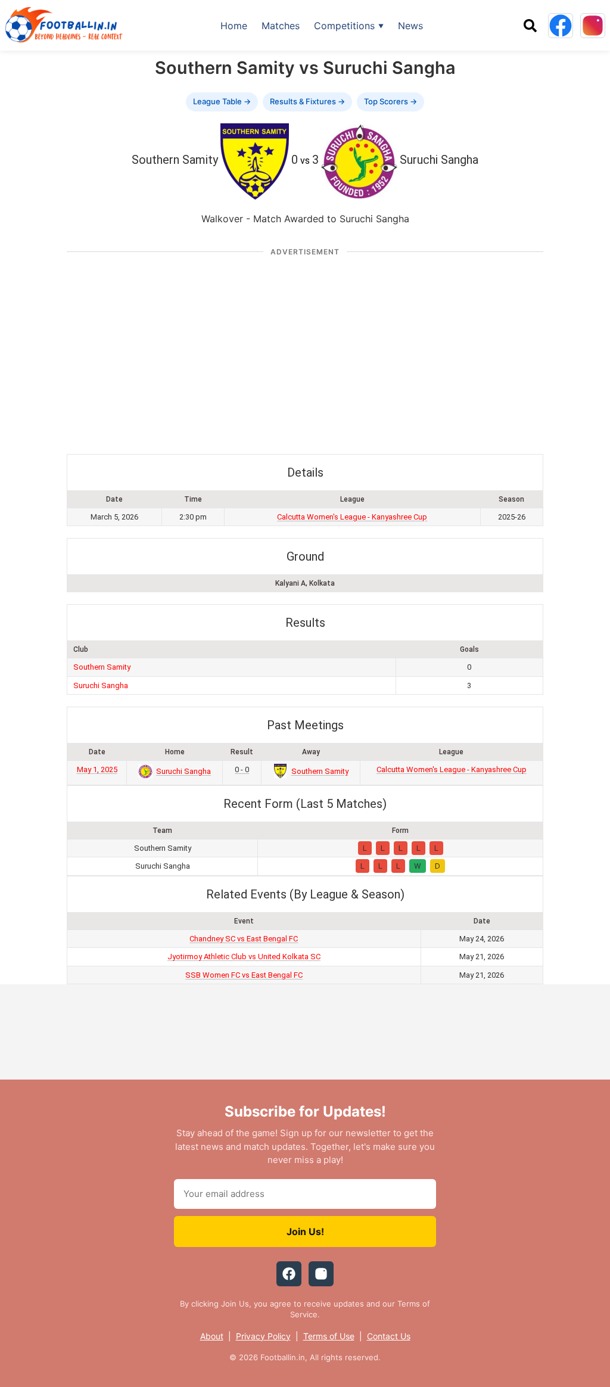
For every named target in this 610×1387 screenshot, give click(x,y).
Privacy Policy (263, 1336)
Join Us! (305, 1231)
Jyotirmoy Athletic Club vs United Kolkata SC (243, 956)
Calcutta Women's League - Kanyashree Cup (352, 516)
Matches (281, 26)
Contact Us (388, 1336)
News (410, 26)
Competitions (344, 26)
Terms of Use (328, 1336)
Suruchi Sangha (100, 685)
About (211, 1336)
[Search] (530, 25)
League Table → (222, 101)
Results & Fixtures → (307, 101)
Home (233, 26)
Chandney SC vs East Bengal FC (243, 938)
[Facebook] (560, 25)
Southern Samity (101, 667)
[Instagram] (592, 25)
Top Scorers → (390, 101)
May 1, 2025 (97, 769)
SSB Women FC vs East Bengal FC (244, 975)
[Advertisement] (305, 349)
